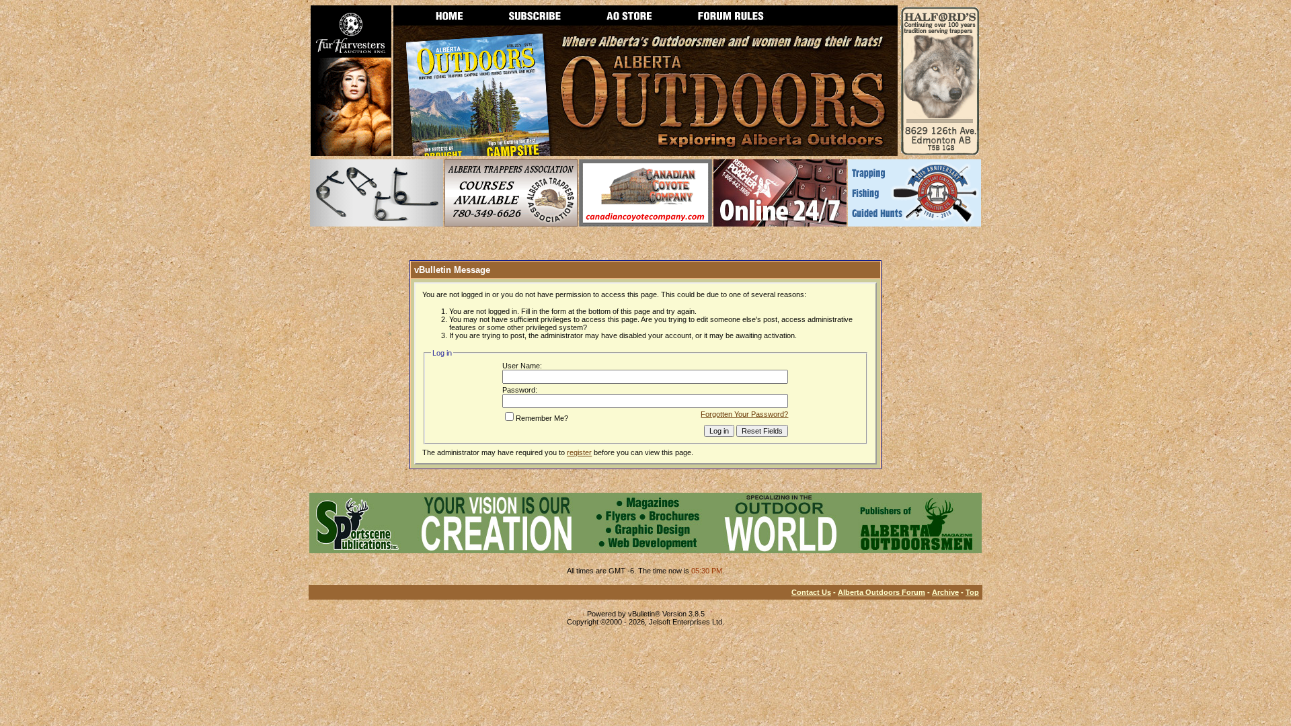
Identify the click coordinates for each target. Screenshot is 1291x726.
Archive (945, 592)
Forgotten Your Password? (744, 414)
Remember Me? (542, 418)
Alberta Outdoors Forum (881, 592)
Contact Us (811, 592)
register (579, 452)
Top (972, 592)
